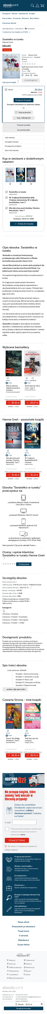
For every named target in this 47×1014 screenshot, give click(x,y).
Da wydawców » (20, 876)
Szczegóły (11, 142)
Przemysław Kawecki (13, 392)
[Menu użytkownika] (37, 5)
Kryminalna (23, 617)
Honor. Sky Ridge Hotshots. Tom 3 (13, 739)
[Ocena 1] (23, 64)
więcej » (23, 834)
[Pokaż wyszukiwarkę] (32, 5)
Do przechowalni (23, 130)
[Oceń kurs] (9, 564)
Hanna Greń (32, 55)
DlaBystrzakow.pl (15, 967)
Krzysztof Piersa (30, 390)
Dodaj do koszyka (23, 100)
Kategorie (6, 13)
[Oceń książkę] (33, 64)
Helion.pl (12, 960)
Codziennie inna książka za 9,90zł (15, 32)
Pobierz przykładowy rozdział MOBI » (16, 601)
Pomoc (32, 545)
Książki (32, 13)
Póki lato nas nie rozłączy (31, 739)
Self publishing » (20, 906)
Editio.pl (29, 964)
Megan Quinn (29, 742)
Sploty (28, 974)
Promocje (17, 18)
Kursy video (7, 18)
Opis (9, 137)
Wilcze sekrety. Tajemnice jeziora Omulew (13, 388)
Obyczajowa (23, 620)
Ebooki (14, 13)
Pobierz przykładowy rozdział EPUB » (16, 599)
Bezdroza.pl (30, 967)
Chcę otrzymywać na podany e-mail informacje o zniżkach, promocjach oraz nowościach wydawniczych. (25, 831)
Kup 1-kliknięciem (24, 118)
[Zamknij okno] (42, 1004)
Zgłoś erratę (7, 603)
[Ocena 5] (32, 64)
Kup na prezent (25, 112)
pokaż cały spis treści (16, 689)
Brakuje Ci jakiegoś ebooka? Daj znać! (27, 896)
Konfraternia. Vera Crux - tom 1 (32, 387)
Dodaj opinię (24, 564)
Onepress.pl (30, 960)
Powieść (14, 617)
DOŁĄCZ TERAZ (17, 840)
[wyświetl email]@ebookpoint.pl (30, 997)
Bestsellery (34, 18)
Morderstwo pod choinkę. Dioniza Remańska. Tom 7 (24, 209)
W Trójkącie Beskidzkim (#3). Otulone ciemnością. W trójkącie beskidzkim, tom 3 (23, 199)
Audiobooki (23, 13)
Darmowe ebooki (9, 23)
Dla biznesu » (19, 885)
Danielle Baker (10, 742)
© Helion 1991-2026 (9, 991)
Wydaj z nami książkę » (23, 866)
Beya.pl (28, 971)
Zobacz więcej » (11, 850)
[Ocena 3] (28, 64)
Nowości (25, 18)
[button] (40, 365)
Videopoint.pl (14, 971)
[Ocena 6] (35, 64)
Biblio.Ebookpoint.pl (16, 978)
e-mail (7, 822)
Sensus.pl (12, 964)
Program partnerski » (22, 857)
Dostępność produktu (13, 146)
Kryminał (14, 614)
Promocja (7, 50)
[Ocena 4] (30, 64)
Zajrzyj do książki (9, 82)
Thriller (21, 623)
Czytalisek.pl (13, 974)
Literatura (6, 614)
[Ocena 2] (25, 64)
